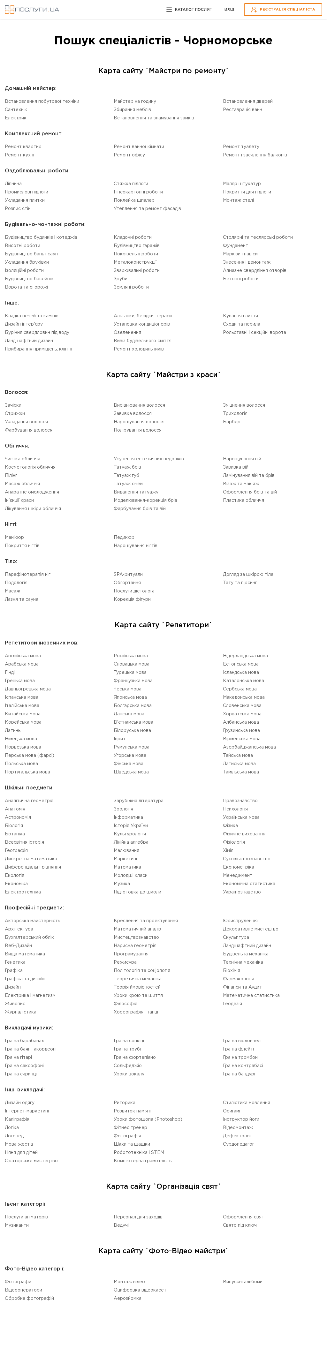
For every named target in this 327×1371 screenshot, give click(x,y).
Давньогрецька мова (28, 689)
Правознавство (240, 801)
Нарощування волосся (139, 422)
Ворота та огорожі (26, 287)
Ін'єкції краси (19, 500)
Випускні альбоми (242, 1282)
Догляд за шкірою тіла (248, 574)
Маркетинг (126, 859)
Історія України (131, 826)
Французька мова (133, 681)
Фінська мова (128, 764)
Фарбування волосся (28, 430)
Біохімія (231, 971)
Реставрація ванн (242, 110)
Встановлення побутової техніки (42, 101)
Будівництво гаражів (137, 246)
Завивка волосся (133, 414)
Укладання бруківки (27, 262)
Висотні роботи (22, 246)
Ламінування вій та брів (249, 476)
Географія (16, 851)
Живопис (15, 1004)
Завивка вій (235, 467)
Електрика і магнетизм (30, 996)
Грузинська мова (241, 731)
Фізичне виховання (244, 834)
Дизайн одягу (19, 1103)
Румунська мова (131, 747)
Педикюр (124, 537)
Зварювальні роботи (137, 271)
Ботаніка (15, 834)
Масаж (12, 591)
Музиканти (17, 1225)
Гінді (10, 672)
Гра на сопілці (129, 1041)
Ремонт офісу (129, 155)
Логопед (14, 1136)
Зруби (120, 279)
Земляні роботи (131, 287)
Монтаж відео (129, 1282)
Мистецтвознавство (136, 937)
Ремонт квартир (23, 147)
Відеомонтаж (238, 1128)
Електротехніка (23, 892)
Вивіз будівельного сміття (142, 341)
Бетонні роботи (241, 279)
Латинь (12, 731)
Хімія (228, 851)
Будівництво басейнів (29, 279)
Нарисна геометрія (135, 946)
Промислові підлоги (26, 192)
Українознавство (242, 892)
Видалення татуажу (136, 492)
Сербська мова (240, 689)
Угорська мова (130, 755)
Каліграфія (17, 1119)
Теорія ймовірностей (137, 987)
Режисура (125, 962)
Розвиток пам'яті (132, 1111)
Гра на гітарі (18, 1057)
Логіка (12, 1128)
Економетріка (238, 867)
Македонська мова (244, 697)
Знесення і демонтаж (246, 262)
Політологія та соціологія (142, 971)
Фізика (230, 826)
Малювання (126, 851)
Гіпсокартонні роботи (138, 192)
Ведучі (121, 1225)
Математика (127, 867)
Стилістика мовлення (246, 1103)
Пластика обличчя (243, 500)
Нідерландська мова (245, 656)
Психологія (235, 809)
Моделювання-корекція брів (145, 500)
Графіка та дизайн (25, 979)
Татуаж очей (128, 484)
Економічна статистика (249, 884)
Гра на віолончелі (242, 1041)
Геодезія (232, 1004)
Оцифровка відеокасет (140, 1290)
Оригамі (231, 1111)
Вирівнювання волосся (139, 405)
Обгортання (127, 583)
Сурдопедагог (238, 1144)
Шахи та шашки (132, 1144)
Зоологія (123, 809)
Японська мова (130, 697)
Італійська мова (22, 706)
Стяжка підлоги (131, 184)
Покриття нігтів (22, 546)
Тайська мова (238, 755)
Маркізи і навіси (240, 254)
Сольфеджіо (128, 1066)
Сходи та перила (241, 324)
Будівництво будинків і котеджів (41, 237)
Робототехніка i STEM (139, 1153)
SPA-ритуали (128, 574)
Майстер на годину (135, 101)
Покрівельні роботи (136, 254)
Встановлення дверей (248, 101)
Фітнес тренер (130, 1128)
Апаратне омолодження (32, 492)
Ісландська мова (241, 672)
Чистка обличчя (22, 459)
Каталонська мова (243, 681)
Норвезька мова (23, 747)
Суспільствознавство (246, 859)
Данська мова (129, 714)
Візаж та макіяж (241, 484)
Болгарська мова (133, 706)
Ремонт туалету (241, 147)
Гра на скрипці (21, 1074)
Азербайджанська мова (249, 747)
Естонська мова (241, 664)
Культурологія (130, 834)
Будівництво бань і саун (31, 254)
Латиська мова (239, 764)
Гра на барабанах (24, 1041)
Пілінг (11, 476)
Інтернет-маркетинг (27, 1111)
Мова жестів (19, 1144)
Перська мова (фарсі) (29, 755)
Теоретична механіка (138, 979)
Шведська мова (131, 772)
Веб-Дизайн (18, 946)
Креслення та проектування (146, 921)
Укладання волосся (26, 422)
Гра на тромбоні (241, 1057)
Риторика (124, 1103)
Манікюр (14, 537)
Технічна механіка (243, 962)
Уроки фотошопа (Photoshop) (148, 1119)
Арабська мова (22, 664)
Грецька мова (20, 681)
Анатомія (15, 809)
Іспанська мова (21, 697)
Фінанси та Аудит (242, 987)
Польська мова (21, 764)
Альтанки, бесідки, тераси (143, 316)
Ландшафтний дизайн (29, 341)
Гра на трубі (127, 1049)
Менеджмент (237, 876)
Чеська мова (127, 689)
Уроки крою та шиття (138, 996)
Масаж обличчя (22, 484)
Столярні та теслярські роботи (258, 237)
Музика (122, 884)
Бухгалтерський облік (29, 937)
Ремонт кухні (19, 155)
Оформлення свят (243, 1217)
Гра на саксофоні (24, 1066)
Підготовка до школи (137, 892)
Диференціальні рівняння (33, 867)
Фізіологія (234, 842)
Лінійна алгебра (131, 842)
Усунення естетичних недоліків (149, 459)
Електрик (16, 118)
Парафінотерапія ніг (27, 574)
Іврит (119, 739)
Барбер (231, 422)
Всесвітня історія (24, 842)
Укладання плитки (25, 200)
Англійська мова (23, 656)
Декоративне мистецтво (250, 929)
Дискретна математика (31, 859)
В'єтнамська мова (133, 722)
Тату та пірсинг (240, 583)
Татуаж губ (126, 476)
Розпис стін (18, 209)
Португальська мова (27, 772)
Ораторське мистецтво (31, 1161)
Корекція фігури (132, 599)
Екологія (14, 876)
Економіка (16, 884)
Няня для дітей (21, 1153)
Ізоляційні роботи (24, 271)
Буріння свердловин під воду (37, 333)
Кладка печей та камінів (31, 316)
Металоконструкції (135, 262)
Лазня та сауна (21, 599)
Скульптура (236, 937)
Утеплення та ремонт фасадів (147, 209)
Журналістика (20, 1012)
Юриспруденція (240, 921)
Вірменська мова (242, 739)
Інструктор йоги (241, 1119)
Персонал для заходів (138, 1217)
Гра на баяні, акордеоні (31, 1049)
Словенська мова (242, 706)
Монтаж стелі (238, 200)
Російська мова (131, 656)
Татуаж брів (127, 467)
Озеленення (127, 333)
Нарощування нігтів (135, 546)
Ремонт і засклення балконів (255, 155)
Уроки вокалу (129, 1074)
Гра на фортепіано (135, 1057)
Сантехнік (16, 110)
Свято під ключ (240, 1225)
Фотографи (18, 1282)
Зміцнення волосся (244, 405)
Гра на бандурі (239, 1074)
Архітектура (19, 929)
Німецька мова (21, 739)
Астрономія (18, 817)
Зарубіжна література (139, 801)
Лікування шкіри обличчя (33, 509)
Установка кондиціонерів (142, 324)
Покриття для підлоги (247, 192)
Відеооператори (23, 1290)
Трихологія (235, 414)
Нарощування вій (242, 459)
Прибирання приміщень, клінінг (39, 349)
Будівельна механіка (246, 954)
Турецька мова (130, 672)
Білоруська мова (132, 731)
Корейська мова (23, 722)
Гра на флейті (238, 1049)
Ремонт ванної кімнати (139, 147)
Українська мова (241, 817)
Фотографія (127, 1136)
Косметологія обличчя (30, 467)
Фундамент (235, 246)
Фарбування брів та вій (140, 509)
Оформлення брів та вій (250, 492)
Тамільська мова (241, 772)
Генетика (15, 962)
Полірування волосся (138, 430)
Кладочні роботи (133, 237)
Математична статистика (251, 996)
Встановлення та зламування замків (154, 118)
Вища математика (25, 954)
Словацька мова (131, 664)
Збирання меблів (132, 110)
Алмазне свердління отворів (254, 271)
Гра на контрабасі (243, 1066)
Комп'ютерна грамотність (142, 1161)
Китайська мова (23, 714)
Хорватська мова (242, 714)
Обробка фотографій (29, 1298)
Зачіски (13, 405)
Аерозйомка (127, 1298)
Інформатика (128, 817)
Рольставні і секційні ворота (254, 333)
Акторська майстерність (32, 921)
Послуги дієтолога (134, 591)
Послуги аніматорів (26, 1217)
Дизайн (13, 987)
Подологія (16, 583)
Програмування (131, 954)
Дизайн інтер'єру (24, 324)
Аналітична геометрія (29, 801)
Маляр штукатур (242, 184)
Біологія (14, 826)
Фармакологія (238, 979)
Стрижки (15, 414)
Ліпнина (13, 184)
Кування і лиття (240, 316)
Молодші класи (131, 876)
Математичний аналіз (137, 929)
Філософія (125, 1004)
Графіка (14, 971)
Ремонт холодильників (139, 349)
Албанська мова (241, 722)
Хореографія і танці (136, 1012)
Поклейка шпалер (134, 200)
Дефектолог (237, 1136)
